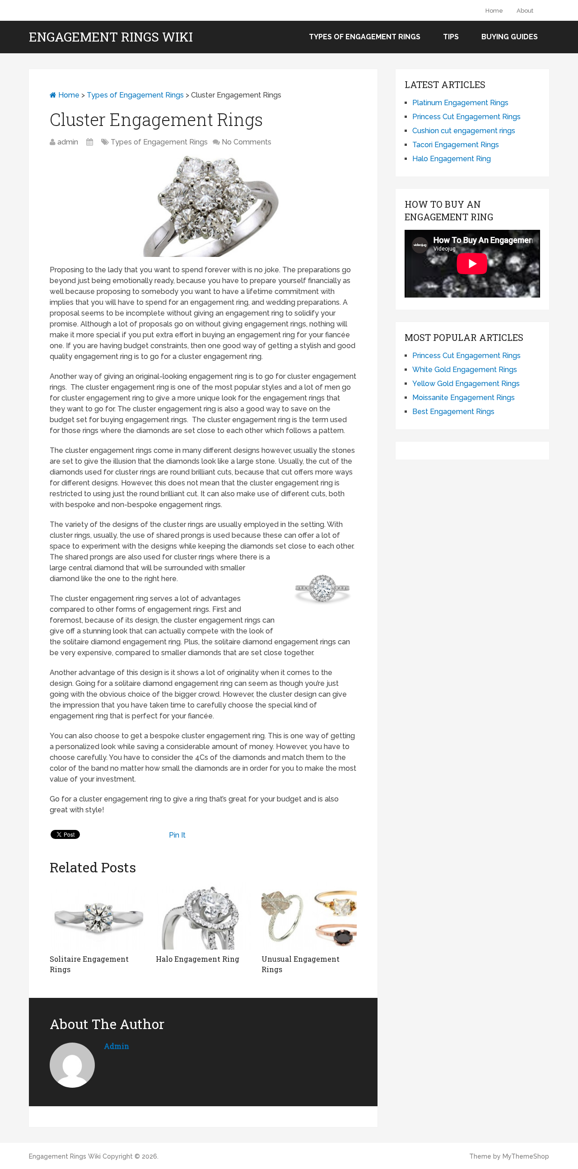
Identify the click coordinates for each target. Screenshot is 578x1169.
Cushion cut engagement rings (463, 130)
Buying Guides (509, 37)
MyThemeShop (526, 1156)
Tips (451, 37)
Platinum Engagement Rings (460, 102)
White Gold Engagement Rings (464, 369)
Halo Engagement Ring (451, 158)
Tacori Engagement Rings (455, 144)
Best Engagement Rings (453, 411)
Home (494, 10)
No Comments (246, 142)
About (525, 10)
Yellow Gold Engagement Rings (466, 383)
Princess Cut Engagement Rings (466, 116)
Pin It (177, 835)
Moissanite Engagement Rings (463, 397)
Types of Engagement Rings (364, 37)
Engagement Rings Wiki (111, 37)
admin (67, 142)
